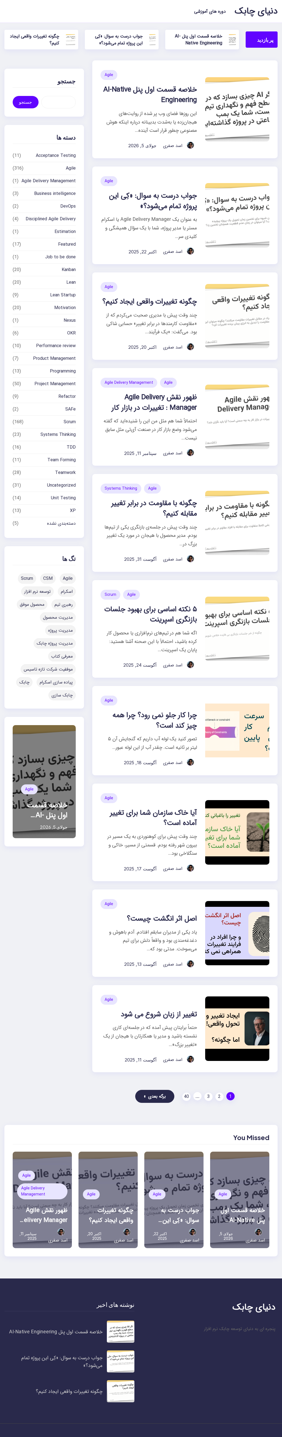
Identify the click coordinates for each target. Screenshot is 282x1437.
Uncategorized (61, 485)
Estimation (65, 231)
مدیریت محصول (58, 617)
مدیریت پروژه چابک (55, 643)
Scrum (110, 595)
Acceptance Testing (56, 155)
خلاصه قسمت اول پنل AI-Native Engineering (198, 40)
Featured (67, 244)
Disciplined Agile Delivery (51, 219)
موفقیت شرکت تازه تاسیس (48, 669)
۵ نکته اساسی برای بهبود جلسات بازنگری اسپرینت (150, 615)
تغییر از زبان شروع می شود (159, 1014)
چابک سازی (62, 695)
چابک (24, 682)
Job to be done (60, 257)
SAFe (70, 409)
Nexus (70, 320)
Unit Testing (63, 498)
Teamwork (65, 472)
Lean (71, 282)
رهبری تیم (64, 604)
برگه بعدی (155, 1096)
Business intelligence (55, 193)
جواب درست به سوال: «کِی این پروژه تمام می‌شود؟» (119, 40)
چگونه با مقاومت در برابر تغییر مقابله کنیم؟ (154, 508)
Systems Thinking (121, 489)
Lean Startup (63, 295)
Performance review (56, 345)
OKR (71, 333)
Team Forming (61, 460)
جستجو (25, 102)
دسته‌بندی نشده (61, 523)
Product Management (54, 358)
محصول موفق (32, 604)
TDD (71, 447)
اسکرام (67, 591)
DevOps (68, 206)
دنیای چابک (256, 11)
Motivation (65, 307)
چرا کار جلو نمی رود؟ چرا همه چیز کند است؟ (155, 720)
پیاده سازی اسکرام (56, 682)
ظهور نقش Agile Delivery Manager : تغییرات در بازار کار (154, 403)
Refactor (67, 396)
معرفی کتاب (62, 656)
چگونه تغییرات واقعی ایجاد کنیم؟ (149, 301)
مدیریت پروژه (60, 630)
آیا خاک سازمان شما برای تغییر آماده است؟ (153, 818)
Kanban (69, 269)
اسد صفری (172, 145)
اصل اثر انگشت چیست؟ (162, 918)
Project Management (55, 383)
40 (186, 1096)
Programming (63, 371)
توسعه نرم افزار (37, 591)
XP (73, 510)
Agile (109, 75)
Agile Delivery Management (129, 383)
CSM (48, 578)
